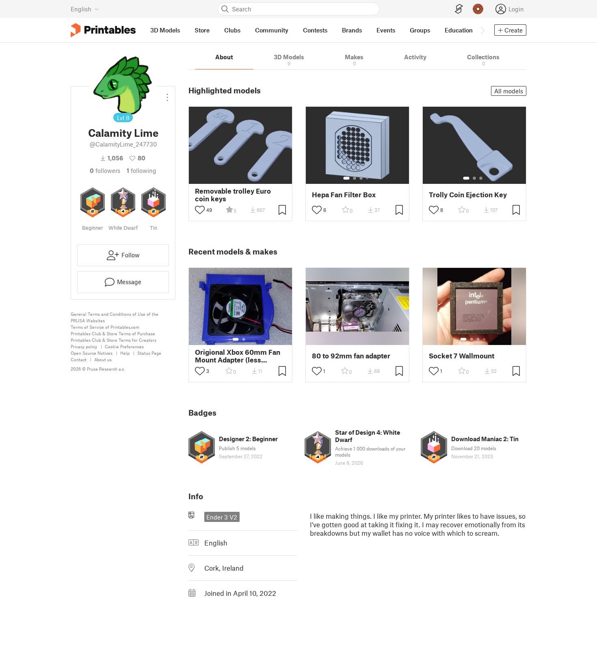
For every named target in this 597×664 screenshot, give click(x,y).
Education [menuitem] (459, 30)
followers (105, 170)
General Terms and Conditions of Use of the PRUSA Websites (114, 317)
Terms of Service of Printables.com (105, 327)
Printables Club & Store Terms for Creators (113, 340)
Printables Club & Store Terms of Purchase (113, 333)
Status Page (149, 353)
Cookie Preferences (124, 346)
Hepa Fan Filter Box (344, 194)
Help (125, 353)
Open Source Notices (91, 353)
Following (141, 170)
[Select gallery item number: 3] (361, 178)
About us (103, 359)
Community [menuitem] (271, 30)
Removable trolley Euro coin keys (233, 195)
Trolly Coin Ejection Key (468, 194)
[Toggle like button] (200, 210)
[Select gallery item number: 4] (367, 178)
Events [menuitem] (385, 30)
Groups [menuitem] (420, 30)
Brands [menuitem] (352, 30)
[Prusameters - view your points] (478, 9)
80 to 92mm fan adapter (351, 356)
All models (508, 91)
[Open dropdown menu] (167, 94)
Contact (79, 359)
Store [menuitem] (202, 30)
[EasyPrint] (459, 9)
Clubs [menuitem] (232, 30)
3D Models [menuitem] (165, 30)
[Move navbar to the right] (482, 30)
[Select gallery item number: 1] (346, 178)
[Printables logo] (103, 30)
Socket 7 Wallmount (461, 356)
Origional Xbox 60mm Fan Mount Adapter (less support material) (237, 356)
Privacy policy (84, 346)
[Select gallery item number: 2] (354, 178)
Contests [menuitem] (315, 30)
